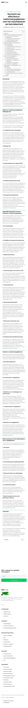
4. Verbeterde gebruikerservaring (12, 40)
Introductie (6, 33)
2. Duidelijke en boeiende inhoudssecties (13, 46)
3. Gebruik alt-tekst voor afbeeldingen (13, 70)
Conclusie (6, 75)
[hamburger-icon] (26, 2)
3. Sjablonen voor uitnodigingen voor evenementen (12, 60)
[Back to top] (4, 593)
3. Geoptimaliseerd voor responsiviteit (13, 38)
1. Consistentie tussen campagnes (12, 36)
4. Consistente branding (10, 71)
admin (12, 27)
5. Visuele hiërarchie (9, 50)
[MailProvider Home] (4, 589)
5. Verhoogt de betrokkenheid (11, 41)
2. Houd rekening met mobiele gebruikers (13, 69)
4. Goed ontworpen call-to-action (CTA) (13, 49)
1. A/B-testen (8, 67)
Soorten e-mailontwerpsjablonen (10, 56)
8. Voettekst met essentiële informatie (13, 54)
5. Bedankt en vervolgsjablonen (12, 63)
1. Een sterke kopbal (9, 45)
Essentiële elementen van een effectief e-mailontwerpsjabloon (12, 43)
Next (22, 539)
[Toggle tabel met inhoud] (22, 31)
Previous (6, 539)
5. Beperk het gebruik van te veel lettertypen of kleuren (14, 74)
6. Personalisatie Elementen (11, 52)
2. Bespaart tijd (9, 37)
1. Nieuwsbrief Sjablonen (10, 57)
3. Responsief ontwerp (10, 48)
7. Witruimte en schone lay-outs (12, 53)
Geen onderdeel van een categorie (13, 11)
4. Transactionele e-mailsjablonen (12, 62)
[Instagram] (3, 604)
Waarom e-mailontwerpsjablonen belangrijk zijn (13, 34)
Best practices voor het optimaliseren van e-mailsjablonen (12, 66)
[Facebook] (1, 604)
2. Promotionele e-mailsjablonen (12, 58)
